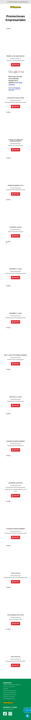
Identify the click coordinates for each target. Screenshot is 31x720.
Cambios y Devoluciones (9, 692)
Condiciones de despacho (9, 690)
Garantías (5, 688)
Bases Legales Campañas (9, 694)
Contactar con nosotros (9, 696)
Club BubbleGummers (23, 2)
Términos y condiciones (9, 686)
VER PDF (16, 64)
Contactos (15, 2)
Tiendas (10, 2)
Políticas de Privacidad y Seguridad (11, 684)
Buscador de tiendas (8, 709)
